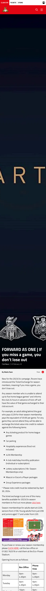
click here (36, 502)
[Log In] (43, 2)
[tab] (4, 2)
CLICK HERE (13, 548)
